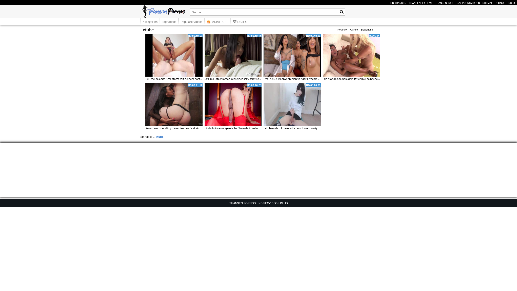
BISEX (511, 2)
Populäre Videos (191, 21)
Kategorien (150, 21)
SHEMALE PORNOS (493, 2)
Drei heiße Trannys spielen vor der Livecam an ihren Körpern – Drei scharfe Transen (316, 78)
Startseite (146, 137)
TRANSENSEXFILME (421, 2)
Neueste (342, 29)
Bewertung (367, 29)
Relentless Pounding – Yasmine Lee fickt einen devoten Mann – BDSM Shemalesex (196, 128)
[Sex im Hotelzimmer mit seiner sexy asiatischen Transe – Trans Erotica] (233, 55)
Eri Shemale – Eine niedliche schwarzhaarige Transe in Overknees (304, 128)
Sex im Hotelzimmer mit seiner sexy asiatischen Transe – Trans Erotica (248, 78)
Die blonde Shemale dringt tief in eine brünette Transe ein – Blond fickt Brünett (372, 78)
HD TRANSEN (398, 2)
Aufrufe (354, 29)
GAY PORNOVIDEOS (468, 2)
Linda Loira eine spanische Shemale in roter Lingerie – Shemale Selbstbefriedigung (256, 128)
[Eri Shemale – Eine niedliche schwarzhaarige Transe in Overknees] (292, 104)
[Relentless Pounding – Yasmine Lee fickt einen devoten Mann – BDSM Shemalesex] (174, 104)
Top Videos (169, 21)
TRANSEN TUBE (444, 2)
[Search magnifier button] (341, 11)
